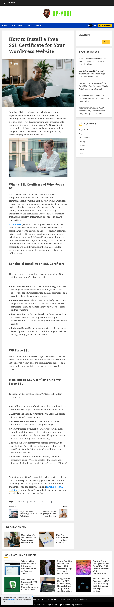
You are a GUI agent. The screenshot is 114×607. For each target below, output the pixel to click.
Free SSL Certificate (21, 502)
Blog (80, 134)
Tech (12, 25)
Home (4, 25)
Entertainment (35, 25)
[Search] (95, 25)
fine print (11, 600)
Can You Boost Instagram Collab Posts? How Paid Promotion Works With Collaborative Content (93, 86)
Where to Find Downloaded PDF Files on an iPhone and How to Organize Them (92, 61)
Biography (83, 130)
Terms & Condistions (79, 599)
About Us (45, 599)
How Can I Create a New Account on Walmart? (62, 539)
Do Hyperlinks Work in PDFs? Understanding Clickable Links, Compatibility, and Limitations (92, 111)
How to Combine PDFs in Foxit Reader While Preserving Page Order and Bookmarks (92, 74)
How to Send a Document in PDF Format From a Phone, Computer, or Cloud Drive (94, 98)
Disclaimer (54, 599)
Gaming (82, 141)
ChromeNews (66, 604)
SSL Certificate (33, 502)
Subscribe (106, 25)
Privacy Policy (65, 599)
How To (21, 25)
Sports (81, 149)
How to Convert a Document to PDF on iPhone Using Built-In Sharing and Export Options (101, 584)
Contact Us (36, 599)
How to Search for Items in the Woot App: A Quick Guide (28, 539)
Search (84, 35)
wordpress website (45, 502)
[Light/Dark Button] (90, 25)
